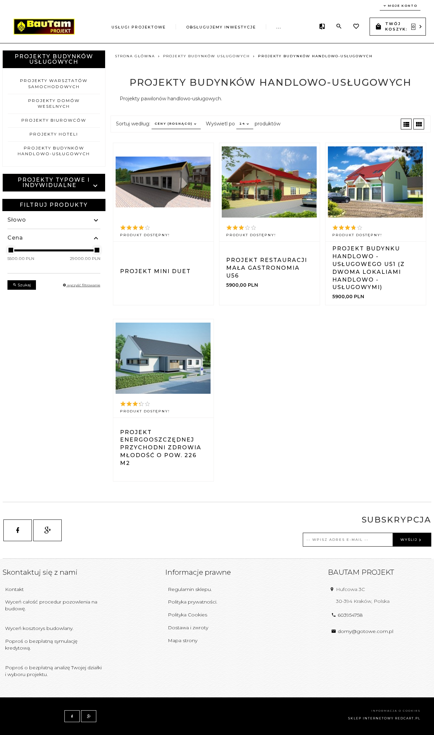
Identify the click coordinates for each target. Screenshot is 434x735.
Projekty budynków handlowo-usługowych (54, 150)
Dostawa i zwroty (188, 628)
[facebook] (17, 530)
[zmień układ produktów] (406, 124)
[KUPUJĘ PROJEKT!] (270, 255)
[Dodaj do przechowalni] (147, 255)
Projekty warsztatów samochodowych (53, 83)
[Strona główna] (44, 26)
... (278, 27)
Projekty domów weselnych (54, 103)
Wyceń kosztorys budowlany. (39, 628)
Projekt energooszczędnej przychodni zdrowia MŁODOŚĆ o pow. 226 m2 (160, 447)
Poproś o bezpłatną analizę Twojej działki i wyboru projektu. (53, 671)
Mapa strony (182, 640)
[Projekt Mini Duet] (163, 182)
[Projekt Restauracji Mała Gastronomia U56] (269, 182)
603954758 (350, 615)
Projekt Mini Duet (155, 271)
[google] (47, 530)
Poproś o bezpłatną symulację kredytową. (41, 644)
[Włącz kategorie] (95, 186)
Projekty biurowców (53, 120)
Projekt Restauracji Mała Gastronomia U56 (266, 268)
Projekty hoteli (53, 134)
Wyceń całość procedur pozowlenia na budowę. (51, 605)
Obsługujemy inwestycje (221, 27)
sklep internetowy (371, 718)
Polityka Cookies (187, 615)
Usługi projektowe (139, 27)
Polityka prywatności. (192, 602)
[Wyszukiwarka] (339, 26)
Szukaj (24, 284)
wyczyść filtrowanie (83, 285)
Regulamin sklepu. (190, 589)
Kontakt (14, 589)
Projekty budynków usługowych (54, 59)
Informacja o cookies (395, 710)
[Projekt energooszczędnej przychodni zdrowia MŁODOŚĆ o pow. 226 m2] (163, 358)
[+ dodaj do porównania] (180, 255)
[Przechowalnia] (356, 27)
